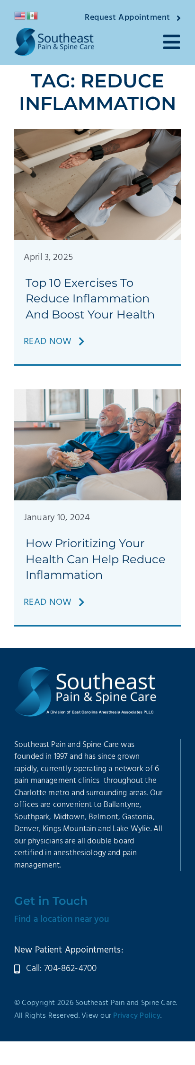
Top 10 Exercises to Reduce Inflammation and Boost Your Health (90, 298)
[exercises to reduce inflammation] (97, 133)
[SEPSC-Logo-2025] (54, 32)
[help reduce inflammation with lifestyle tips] (97, 394)
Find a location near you (61, 919)
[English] (20, 15)
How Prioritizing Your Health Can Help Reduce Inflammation (96, 559)
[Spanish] (33, 15)
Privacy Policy (136, 1016)
